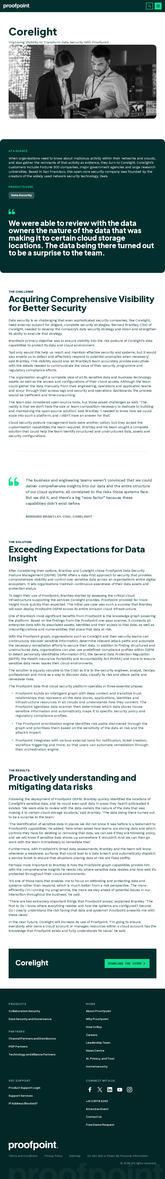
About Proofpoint (98, 1011)
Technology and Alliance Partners (32, 1054)
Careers (91, 1035)
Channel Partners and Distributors (32, 1038)
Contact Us (94, 1116)
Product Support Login (24, 1087)
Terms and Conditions (23, 1156)
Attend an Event (97, 1109)
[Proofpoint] (16, 6)
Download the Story (125, 963)
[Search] (149, 6)
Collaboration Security (24, 1011)
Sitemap (74, 1156)
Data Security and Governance (30, 1019)
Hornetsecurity (97, 1066)
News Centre (95, 1050)
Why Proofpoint (97, 1019)
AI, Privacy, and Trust (100, 1058)
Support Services (21, 1095)
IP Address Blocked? (23, 1103)
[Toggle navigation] (158, 6)
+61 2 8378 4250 (97, 1101)
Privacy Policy (53, 1156)
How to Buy (94, 1027)
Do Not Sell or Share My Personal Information (117, 1156)
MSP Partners (18, 1046)
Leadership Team (98, 1042)
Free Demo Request (100, 1124)
